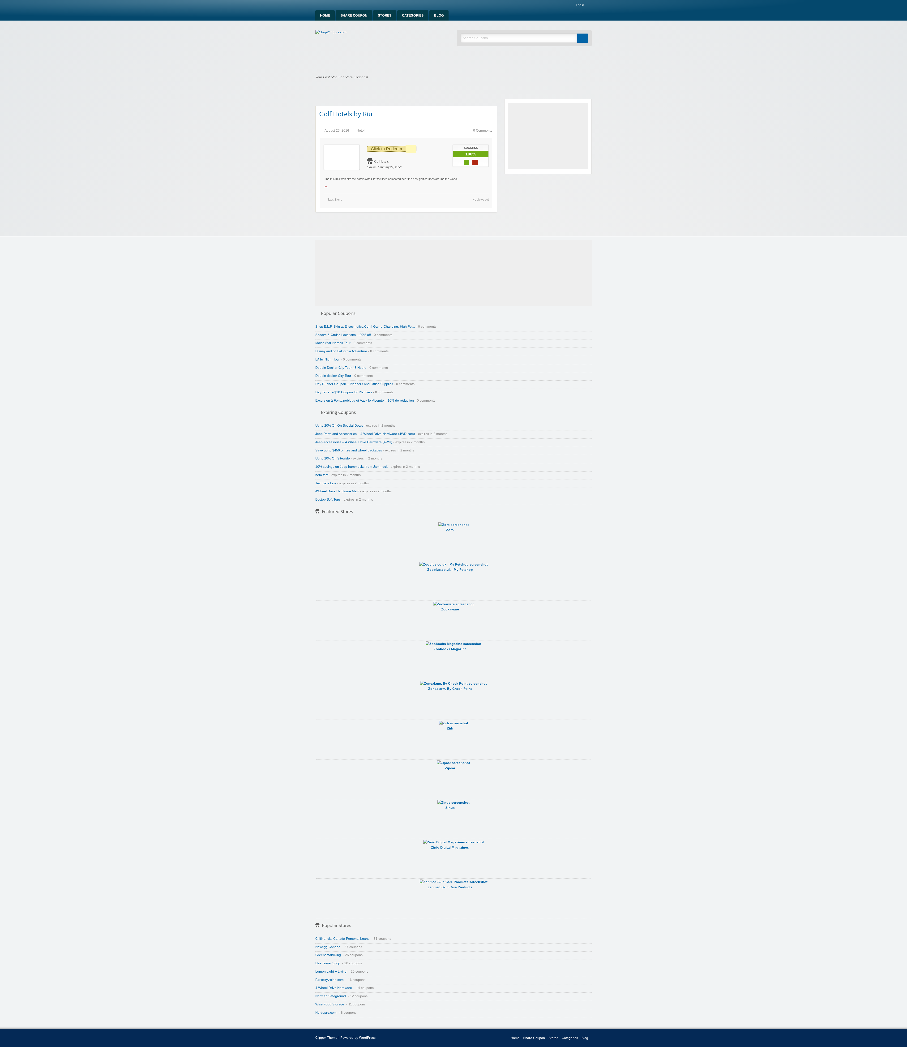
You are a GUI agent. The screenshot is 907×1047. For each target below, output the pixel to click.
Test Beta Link (325, 483)
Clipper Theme (326, 1037)
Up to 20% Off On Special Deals (339, 425)
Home (325, 15)
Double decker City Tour (333, 376)
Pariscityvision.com (329, 980)
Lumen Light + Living (331, 971)
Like (326, 186)
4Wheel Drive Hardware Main (337, 491)
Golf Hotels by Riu (345, 113)
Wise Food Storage (329, 1004)
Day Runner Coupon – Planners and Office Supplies (354, 384)
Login (579, 5)
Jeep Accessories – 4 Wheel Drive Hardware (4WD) (353, 442)
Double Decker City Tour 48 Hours (340, 367)
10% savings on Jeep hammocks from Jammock (351, 466)
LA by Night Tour (327, 359)
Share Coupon (354, 15)
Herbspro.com (326, 1012)
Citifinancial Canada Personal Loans (342, 938)
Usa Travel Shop (327, 963)
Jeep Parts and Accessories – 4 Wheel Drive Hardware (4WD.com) (365, 434)
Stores (384, 15)
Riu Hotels (381, 161)
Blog (439, 15)
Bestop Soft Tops (328, 499)
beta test (321, 475)
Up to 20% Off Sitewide (332, 458)
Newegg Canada (327, 947)
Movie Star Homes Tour (333, 343)
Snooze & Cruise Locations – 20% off (343, 335)
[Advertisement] (548, 136)
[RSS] (590, 6)
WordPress (367, 1037)
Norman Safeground (330, 996)
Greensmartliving (328, 955)
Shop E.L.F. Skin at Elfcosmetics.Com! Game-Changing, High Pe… (365, 326)
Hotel (360, 130)
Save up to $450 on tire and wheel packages (348, 450)
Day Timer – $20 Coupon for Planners (343, 392)
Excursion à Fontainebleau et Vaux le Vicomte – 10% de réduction (364, 400)
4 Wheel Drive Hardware (333, 988)
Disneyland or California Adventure (341, 351)
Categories (413, 15)
